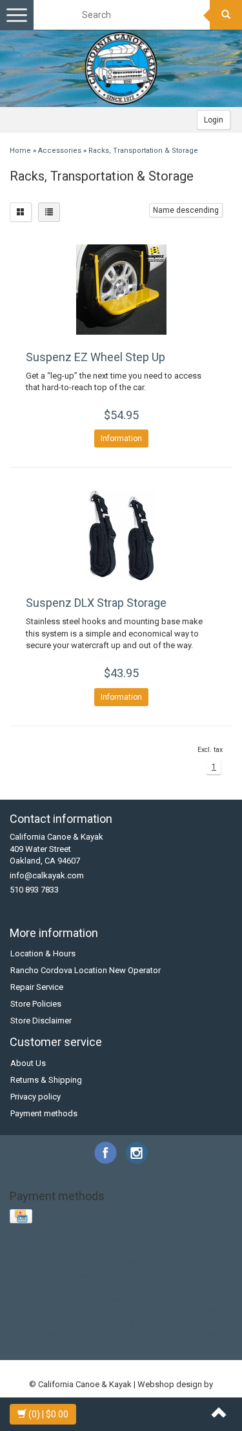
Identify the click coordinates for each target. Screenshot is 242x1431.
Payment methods (43, 1113)
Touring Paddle (191, 1263)
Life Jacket (204, 1251)
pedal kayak (108, 1311)
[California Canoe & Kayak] (121, 68)
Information (121, 438)
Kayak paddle (117, 1251)
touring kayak (39, 1334)
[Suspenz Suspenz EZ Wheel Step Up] (121, 289)
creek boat (72, 1275)
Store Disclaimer (41, 1020)
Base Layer (33, 1251)
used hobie (140, 1334)
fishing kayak (38, 1287)
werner (62, 1347)
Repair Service (36, 987)
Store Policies (35, 1004)
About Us (28, 1063)
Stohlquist (138, 1263)
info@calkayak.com (47, 875)
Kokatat (163, 1251)
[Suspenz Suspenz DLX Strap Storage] (121, 535)
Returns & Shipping (46, 1080)
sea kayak (206, 1311)
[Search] (226, 15)
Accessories (59, 150)
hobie (79, 1287)
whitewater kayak (113, 1347)
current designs (127, 1275)
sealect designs (53, 1323)
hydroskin (169, 1287)
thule (206, 1323)
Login (213, 119)
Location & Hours (43, 953)
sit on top (106, 1323)
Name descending (186, 210)
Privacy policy (35, 1096)
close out (29, 1275)
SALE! (73, 1263)
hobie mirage (120, 1287)
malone (66, 1311)
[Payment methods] (22, 1217)
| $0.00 (48, 1414)
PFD (48, 1263)
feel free (211, 1275)
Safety (102, 1263)
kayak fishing (164, 1299)
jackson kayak (107, 1299)
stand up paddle (160, 1323)
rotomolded (159, 1311)
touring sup (91, 1334)
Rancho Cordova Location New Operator (85, 970)
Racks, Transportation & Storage (143, 150)
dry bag (176, 1275)
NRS (27, 1263)
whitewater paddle (185, 1347)
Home (20, 150)
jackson (60, 1299)
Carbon (72, 1251)
